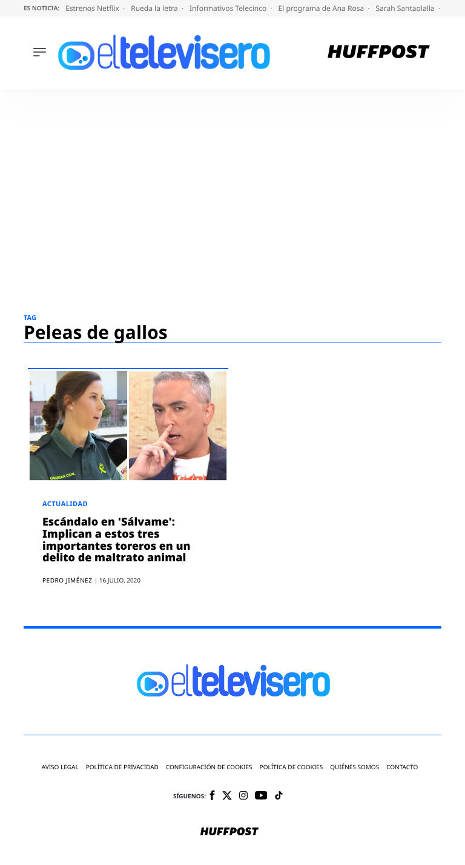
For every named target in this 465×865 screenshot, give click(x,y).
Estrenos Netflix (93, 8)
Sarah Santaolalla (405, 8)
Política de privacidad (122, 767)
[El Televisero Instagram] (243, 796)
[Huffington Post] (379, 53)
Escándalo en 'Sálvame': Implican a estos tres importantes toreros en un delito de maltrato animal (116, 540)
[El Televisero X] (227, 796)
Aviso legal (60, 767)
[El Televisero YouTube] (261, 796)
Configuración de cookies (209, 767)
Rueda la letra (155, 8)
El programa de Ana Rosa (322, 8)
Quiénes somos (354, 767)
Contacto (402, 767)
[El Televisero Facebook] (212, 796)
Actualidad (65, 504)
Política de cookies (291, 767)
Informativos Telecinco (229, 8)
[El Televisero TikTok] (279, 796)
